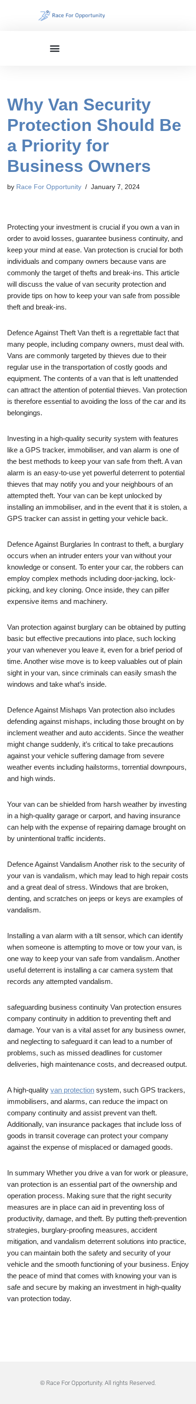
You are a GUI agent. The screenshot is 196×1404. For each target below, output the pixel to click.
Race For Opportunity (48, 187)
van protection (72, 1090)
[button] (55, 48)
